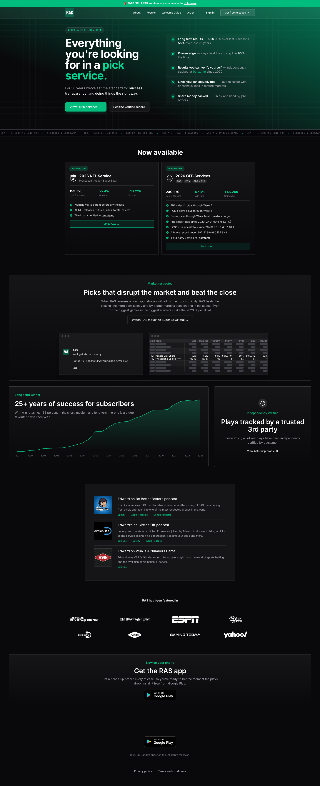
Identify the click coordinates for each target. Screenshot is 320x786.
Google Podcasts (162, 514)
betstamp (199, 71)
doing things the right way (116, 93)
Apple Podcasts (139, 514)
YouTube (122, 540)
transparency (75, 93)
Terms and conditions (172, 771)
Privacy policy (143, 771)
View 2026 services (84, 107)
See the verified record (129, 107)
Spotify (121, 514)
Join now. (190, 3)
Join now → (111, 223)
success (135, 88)
